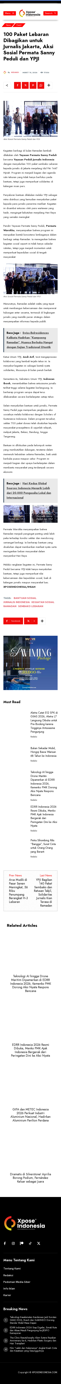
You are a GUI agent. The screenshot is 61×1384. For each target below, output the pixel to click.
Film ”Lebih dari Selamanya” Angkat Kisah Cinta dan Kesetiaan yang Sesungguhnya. (33, 1349)
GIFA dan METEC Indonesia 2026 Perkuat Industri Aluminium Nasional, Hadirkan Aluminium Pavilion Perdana (30, 1115)
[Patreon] (21, 1243)
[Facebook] (17, 85)
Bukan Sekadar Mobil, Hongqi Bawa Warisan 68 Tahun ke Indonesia (43, 752)
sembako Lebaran (30, 606)
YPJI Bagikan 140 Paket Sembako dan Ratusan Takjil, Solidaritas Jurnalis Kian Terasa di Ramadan (43, 893)
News (8, 25)
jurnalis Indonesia (16, 602)
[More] (48, 85)
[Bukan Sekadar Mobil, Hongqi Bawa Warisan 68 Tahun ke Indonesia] (15, 754)
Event (19, 25)
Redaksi (15, 72)
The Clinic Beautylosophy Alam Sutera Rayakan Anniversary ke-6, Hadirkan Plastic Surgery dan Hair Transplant (33, 1340)
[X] (25, 85)
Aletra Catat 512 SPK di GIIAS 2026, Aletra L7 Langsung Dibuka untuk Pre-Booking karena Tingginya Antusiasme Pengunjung (44, 722)
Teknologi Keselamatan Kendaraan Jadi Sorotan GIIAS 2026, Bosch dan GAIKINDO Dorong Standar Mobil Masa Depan (33, 1320)
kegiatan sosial (43, 602)
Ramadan (9, 606)
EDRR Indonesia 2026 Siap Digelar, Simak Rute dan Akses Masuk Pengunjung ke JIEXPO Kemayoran (33, 1330)
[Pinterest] (33, 85)
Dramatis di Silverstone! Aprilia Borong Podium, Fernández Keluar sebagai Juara (30, 1178)
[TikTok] (30, 1243)
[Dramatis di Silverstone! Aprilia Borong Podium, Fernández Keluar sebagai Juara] (30, 1149)
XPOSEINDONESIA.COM (44, 1372)
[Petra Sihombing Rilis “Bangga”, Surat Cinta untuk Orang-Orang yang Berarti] (15, 848)
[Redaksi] (5, 72)
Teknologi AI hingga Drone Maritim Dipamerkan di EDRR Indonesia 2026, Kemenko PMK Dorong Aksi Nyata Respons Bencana (43, 783)
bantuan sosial (25, 598)
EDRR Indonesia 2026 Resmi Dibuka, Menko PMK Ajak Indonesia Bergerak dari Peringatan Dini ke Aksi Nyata (43, 816)
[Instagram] (13, 1243)
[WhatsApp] (40, 85)
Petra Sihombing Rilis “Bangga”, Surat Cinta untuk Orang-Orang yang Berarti (43, 846)
